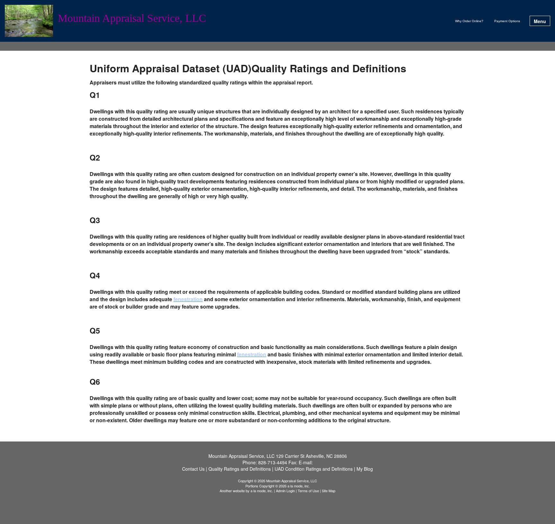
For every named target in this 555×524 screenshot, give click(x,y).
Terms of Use (308, 490)
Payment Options (507, 21)
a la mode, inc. (262, 490)
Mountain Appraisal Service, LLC (132, 18)
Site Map (328, 490)
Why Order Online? (469, 21)
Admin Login (285, 490)
